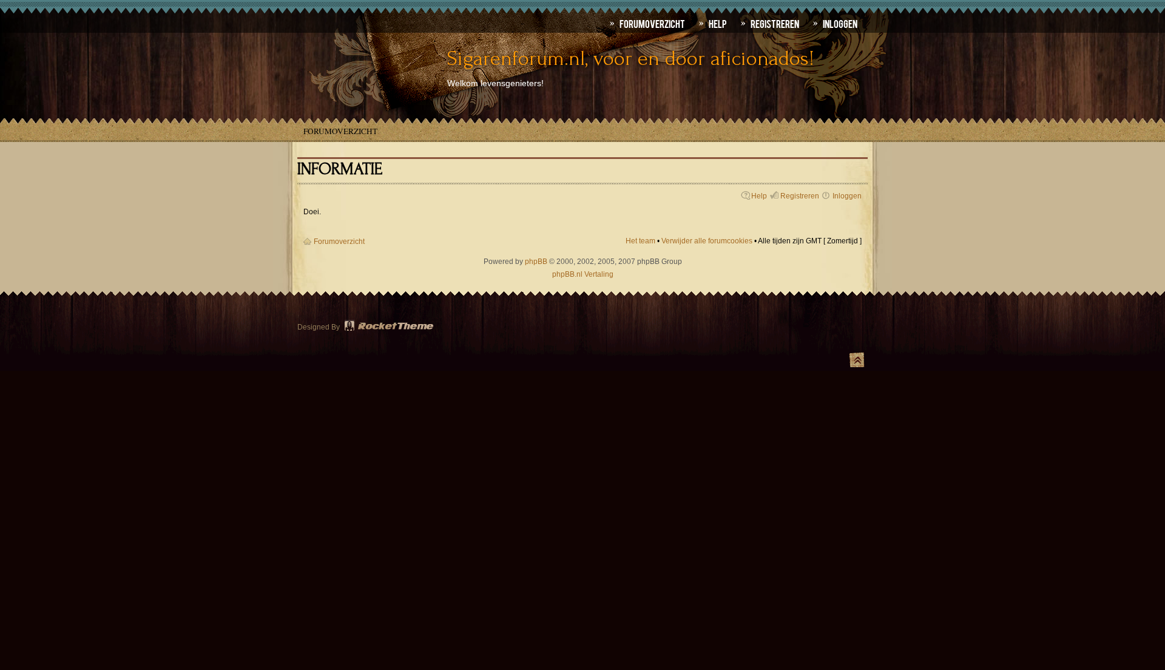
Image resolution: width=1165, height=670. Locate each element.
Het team (640, 241)
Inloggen (847, 196)
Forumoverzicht (340, 131)
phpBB (536, 261)
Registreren (799, 196)
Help (759, 196)
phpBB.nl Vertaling (582, 274)
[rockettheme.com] (389, 327)
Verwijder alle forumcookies (706, 241)
